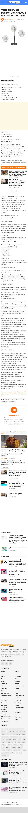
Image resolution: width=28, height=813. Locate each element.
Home (2, 7)
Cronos (24, 734)
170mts (7, 399)
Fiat (20, 739)
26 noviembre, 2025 (14, 187)
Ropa (16, 693)
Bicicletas (4, 683)
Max (19, 742)
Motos (17, 679)
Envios (15, 739)
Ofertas (7, 7)
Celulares (4, 688)
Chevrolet (4, 734)
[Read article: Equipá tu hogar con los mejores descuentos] (4, 495)
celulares (15, 731)
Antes (21, 728)
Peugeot (14, 747)
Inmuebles (18, 676)
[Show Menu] (2, 2)
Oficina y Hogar (19, 686)
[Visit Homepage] (14, 2)
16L (6, 728)
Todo (13, 752)
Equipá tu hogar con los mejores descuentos (15, 494)
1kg (3, 728)
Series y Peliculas (19, 695)
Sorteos (17, 705)
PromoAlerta (9, 19)
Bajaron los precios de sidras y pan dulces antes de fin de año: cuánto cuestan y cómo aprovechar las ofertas (18, 173)
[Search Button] (26, 2)
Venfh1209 (4, 401)
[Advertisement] (14, 61)
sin (20, 750)
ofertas (9, 744)
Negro (23, 742)
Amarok (16, 728)
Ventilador (12, 401)
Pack (21, 744)
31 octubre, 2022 (20, 19)
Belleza (3, 681)
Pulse (3, 750)
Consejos (4, 703)
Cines (2, 691)
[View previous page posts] (12, 191)
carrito (9, 731)
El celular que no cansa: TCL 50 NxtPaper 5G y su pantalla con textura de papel (18, 764)
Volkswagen (5, 755)
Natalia (4, 458)
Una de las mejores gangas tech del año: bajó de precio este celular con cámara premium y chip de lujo (17, 572)
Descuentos (4, 711)
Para (3, 747)
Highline (4, 742)
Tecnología (18, 712)
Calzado (3, 686)
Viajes (16, 719)
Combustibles (5, 693)
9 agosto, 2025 (12, 586)
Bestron (17, 399)
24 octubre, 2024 (13, 566)
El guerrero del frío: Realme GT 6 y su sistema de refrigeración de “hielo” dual (17, 780)
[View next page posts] (15, 191)
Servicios (17, 698)
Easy (3, 739)
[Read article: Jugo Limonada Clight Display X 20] (4, 548)
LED (9, 742)
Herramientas (5, 721)
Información (18, 674)
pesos (7, 747)
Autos (3, 676)
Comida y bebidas (6, 695)
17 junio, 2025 (12, 576)
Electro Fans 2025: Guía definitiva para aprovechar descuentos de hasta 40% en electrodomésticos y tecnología (17, 485)
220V (10, 728)
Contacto (3, 806)
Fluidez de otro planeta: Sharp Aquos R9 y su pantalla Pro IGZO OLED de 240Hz (18, 772)
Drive (20, 736)
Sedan (15, 750)
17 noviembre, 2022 (13, 550)
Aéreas (3, 671)
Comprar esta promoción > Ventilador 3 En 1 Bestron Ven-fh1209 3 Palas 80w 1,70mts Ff (13, 394)
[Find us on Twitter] (6, 663)
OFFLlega (16, 744)
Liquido (14, 742)
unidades (19, 752)
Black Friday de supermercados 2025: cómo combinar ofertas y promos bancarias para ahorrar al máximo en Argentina (17, 182)
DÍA (24, 736)
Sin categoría (19, 703)
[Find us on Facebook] (2, 663)
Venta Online (18, 717)
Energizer (8, 739)
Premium (20, 747)
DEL (8, 736)
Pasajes (17, 688)
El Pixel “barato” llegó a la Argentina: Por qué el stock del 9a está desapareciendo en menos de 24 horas (17, 600)
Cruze (3, 736)
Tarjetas (17, 710)
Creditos (3, 709)
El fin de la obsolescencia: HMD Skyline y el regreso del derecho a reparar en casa (18, 789)
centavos (22, 731)
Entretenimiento (5, 719)
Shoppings (18, 700)
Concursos (4, 700)
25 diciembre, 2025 (14, 177)
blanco (3, 731)
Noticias (17, 681)
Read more (6, 467)
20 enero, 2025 (12, 496)
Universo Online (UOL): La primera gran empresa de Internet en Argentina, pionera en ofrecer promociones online (17, 562)
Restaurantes (19, 691)
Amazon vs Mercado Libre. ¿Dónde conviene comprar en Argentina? (17, 591)
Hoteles (17, 671)
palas (22, 399)
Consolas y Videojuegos (4, 706)
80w (12, 399)
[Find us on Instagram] (10, 663)
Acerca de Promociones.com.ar (9, 802)
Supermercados (19, 707)
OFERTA (4, 744)
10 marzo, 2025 (12, 490)
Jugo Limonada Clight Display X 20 (18, 547)
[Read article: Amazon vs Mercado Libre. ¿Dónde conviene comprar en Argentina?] (4, 591)
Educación (4, 714)
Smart (24, 750)
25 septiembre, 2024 (13, 594)
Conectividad (16, 734)
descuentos (14, 736)
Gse (24, 739)
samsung (9, 750)
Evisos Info (19, 804)
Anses (3, 674)
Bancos (3, 679)
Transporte (18, 715)
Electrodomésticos (6, 716)
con (10, 734)
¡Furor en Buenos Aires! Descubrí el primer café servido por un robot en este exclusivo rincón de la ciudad (18, 582)
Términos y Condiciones (7, 804)
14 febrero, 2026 (12, 604)
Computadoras (5, 698)
